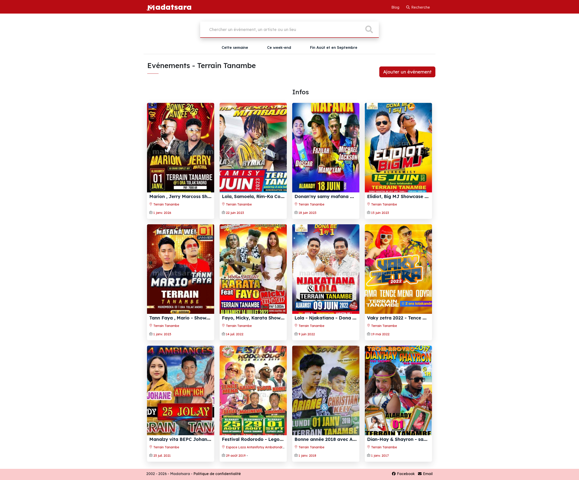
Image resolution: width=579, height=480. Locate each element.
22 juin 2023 (235, 213)
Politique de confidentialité (217, 473)
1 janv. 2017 (380, 456)
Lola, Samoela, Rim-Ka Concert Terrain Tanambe (277, 196)
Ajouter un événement (407, 72)
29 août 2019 (236, 456)
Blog (395, 7)
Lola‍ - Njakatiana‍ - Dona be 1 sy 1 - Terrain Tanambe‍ (354, 318)
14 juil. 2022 (234, 334)
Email (427, 473)
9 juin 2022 (307, 334)
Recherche (420, 7)
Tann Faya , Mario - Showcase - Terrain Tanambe (204, 318)
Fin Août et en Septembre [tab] (333, 47)
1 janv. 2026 (162, 213)
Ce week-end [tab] (279, 47)
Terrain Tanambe (165, 204)
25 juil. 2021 (162, 456)
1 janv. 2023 (162, 334)
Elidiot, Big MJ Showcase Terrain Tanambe (415, 196)
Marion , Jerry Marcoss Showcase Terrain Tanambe (206, 196)
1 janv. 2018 (307, 456)
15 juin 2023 (380, 213)
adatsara (173, 7)
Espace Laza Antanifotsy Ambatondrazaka (258, 447)
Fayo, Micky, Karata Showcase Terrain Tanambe (276, 318)
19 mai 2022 (380, 334)
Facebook (405, 473)
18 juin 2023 (307, 213)
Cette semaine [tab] (235, 47)
